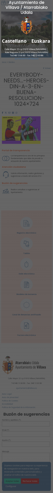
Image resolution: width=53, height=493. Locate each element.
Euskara (40, 41)
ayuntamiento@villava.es (26, 58)
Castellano (14, 41)
